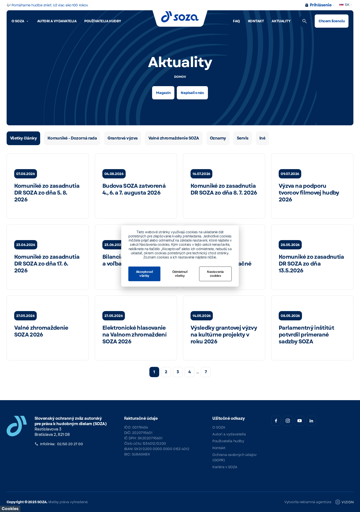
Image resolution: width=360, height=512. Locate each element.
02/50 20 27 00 (70, 444)
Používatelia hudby (102, 21)
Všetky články (23, 138)
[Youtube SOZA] (299, 421)
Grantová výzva (122, 138)
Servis (243, 138)
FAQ (236, 21)
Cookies (10, 509)
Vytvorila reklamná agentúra (307, 502)
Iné (262, 138)
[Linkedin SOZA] (311, 421)
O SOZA (18, 21)
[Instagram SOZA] (288, 421)
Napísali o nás (192, 92)
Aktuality (281, 21)
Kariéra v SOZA (224, 467)
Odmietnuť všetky (180, 274)
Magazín (163, 92)
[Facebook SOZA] (276, 421)
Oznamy (218, 138)
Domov (180, 77)
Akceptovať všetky (144, 274)
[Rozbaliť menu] (27, 21)
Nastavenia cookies (215, 274)
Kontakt (256, 21)
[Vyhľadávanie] (304, 21)
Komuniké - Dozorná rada (72, 138)
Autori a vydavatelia (56, 21)
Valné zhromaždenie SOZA (173, 138)
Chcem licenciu (332, 21)
